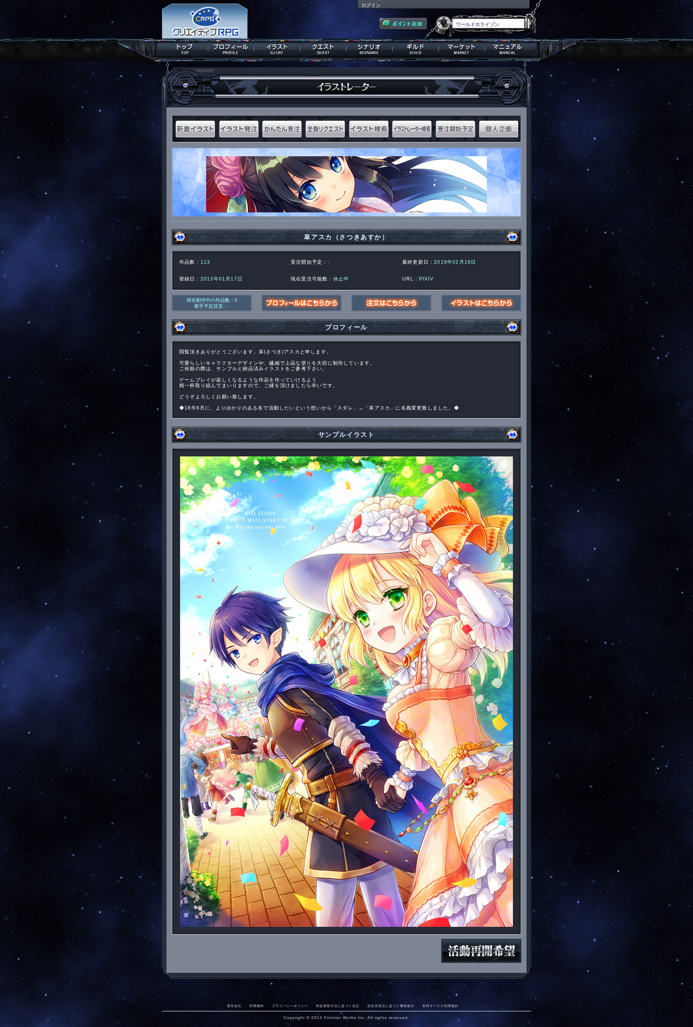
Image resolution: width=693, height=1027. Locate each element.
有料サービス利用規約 (440, 1006)
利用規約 (256, 1006)
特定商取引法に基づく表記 (337, 1006)
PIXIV (426, 279)
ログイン (371, 5)
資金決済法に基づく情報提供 (390, 1006)
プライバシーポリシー (290, 1006)
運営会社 (234, 1006)
